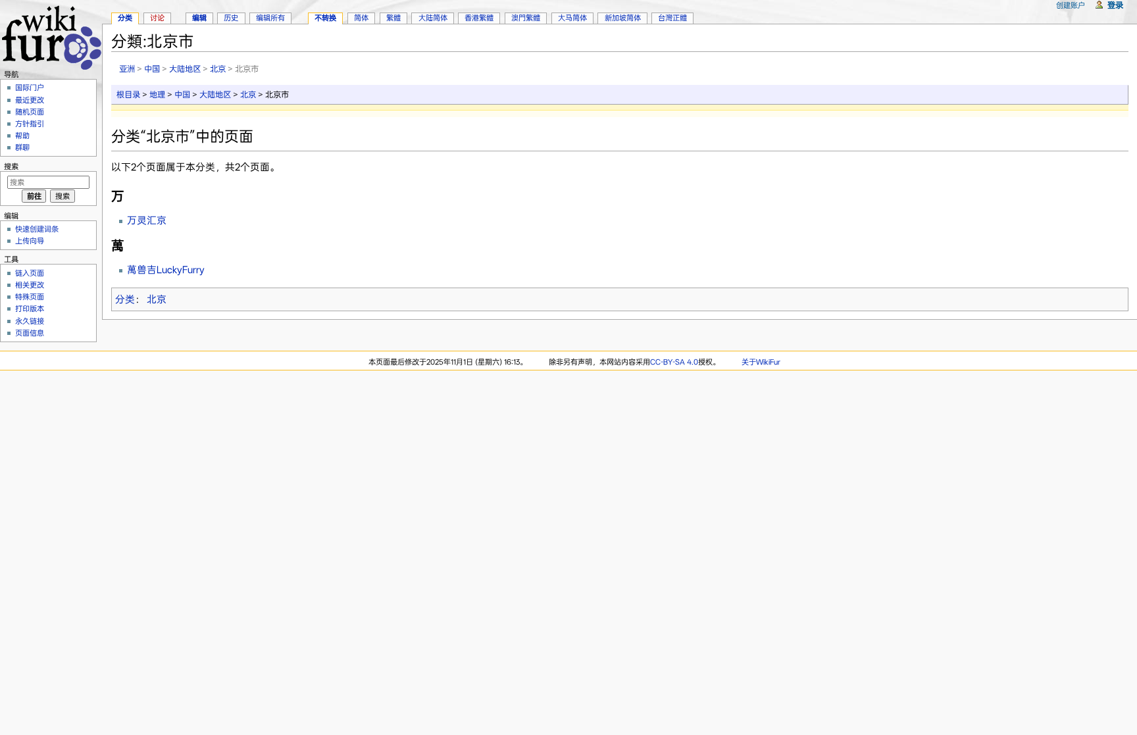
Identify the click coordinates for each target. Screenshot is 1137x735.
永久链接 (29, 321)
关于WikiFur (761, 362)
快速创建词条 (37, 229)
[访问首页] (51, 36)
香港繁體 (479, 17)
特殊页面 (29, 296)
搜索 (11, 166)
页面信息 (29, 333)
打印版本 (29, 308)
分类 (125, 299)
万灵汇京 (146, 220)
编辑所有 (270, 17)
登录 (1115, 5)
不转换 (325, 17)
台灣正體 (672, 17)
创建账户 (1070, 5)
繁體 (393, 17)
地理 (157, 94)
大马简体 (572, 17)
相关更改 (29, 285)
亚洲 (127, 69)
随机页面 (29, 111)
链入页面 (29, 273)
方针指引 (29, 123)
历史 (231, 17)
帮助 (22, 135)
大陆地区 (185, 69)
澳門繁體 (525, 17)
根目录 (128, 94)
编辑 (199, 17)
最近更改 (29, 100)
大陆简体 (432, 17)
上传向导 (29, 240)
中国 (152, 69)
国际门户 (29, 87)
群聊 (22, 147)
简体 (361, 17)
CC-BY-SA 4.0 (674, 362)
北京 (218, 69)
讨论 (157, 17)
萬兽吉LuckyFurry (166, 270)
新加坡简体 (623, 17)
